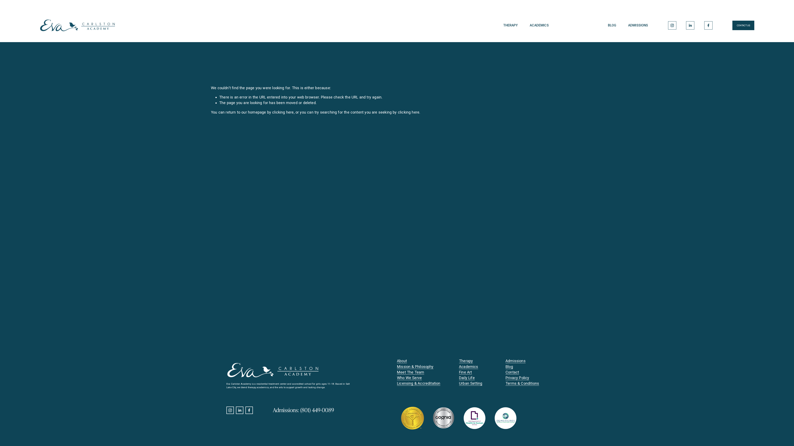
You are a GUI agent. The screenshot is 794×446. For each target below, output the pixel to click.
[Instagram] (672, 25)
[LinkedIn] (690, 25)
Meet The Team (410, 372)
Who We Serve (409, 378)
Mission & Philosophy (415, 366)
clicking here (283, 112)
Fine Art (465, 372)
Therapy (510, 25)
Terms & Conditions (522, 383)
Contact (512, 372)
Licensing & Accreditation (418, 383)
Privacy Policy (517, 378)
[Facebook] (708, 25)
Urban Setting (470, 383)
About (402, 361)
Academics (539, 25)
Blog (612, 25)
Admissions (638, 25)
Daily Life (467, 378)
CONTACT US (743, 25)
